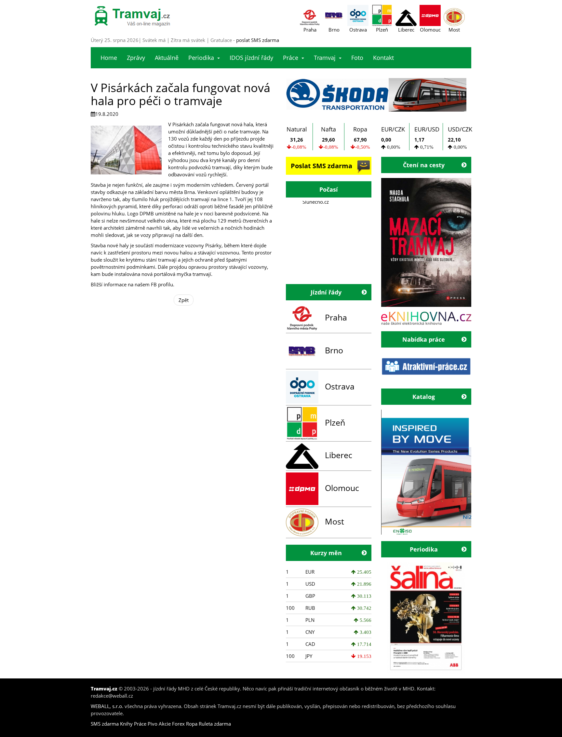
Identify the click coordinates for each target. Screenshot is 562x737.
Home (108, 57)
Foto (357, 57)
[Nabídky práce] (426, 366)
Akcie (165, 723)
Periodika (424, 549)
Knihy (126, 723)
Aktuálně (167, 57)
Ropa (191, 723)
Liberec (338, 454)
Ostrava (340, 386)
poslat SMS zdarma (257, 40)
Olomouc (342, 487)
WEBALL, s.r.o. (107, 706)
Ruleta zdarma (215, 723)
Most (334, 521)
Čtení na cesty (424, 165)
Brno (334, 350)
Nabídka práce (423, 339)
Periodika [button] (201, 57)
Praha (336, 317)
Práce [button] (290, 57)
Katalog (423, 397)
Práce (140, 723)
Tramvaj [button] (325, 57)
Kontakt (383, 57)
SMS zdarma (105, 723)
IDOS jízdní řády (251, 57)
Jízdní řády (326, 292)
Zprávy (136, 57)
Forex (178, 723)
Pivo (152, 723)
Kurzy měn (326, 553)
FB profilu (162, 284)
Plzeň (335, 422)
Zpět (184, 300)
